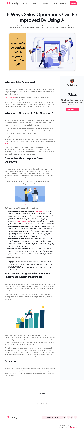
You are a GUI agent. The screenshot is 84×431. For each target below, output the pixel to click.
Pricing (55, 3)
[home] (12, 3)
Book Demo (73, 3)
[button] (26, 3)
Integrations (46, 3)
